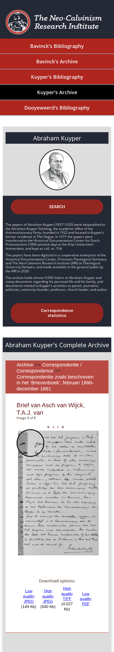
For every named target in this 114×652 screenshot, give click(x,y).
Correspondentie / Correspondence (49, 368)
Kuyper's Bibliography (57, 77)
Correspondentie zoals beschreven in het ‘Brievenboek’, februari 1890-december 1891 (55, 383)
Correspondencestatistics (57, 313)
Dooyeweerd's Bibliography (57, 107)
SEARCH (57, 206)
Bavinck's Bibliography (57, 46)
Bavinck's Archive (57, 61)
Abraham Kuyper (57, 138)
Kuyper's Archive (57, 92)
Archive (25, 365)
